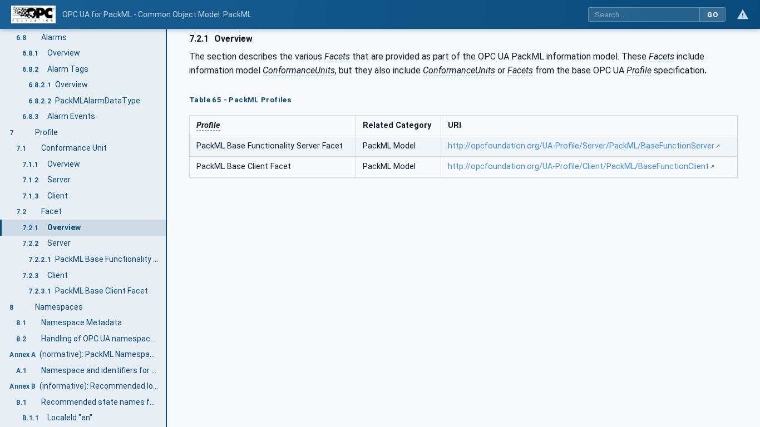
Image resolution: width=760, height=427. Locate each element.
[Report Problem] (743, 14)
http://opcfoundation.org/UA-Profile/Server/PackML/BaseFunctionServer (581, 146)
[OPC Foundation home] (33, 14)
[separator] (167, 228)
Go (712, 15)
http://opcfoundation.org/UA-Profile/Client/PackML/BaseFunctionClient (578, 166)
